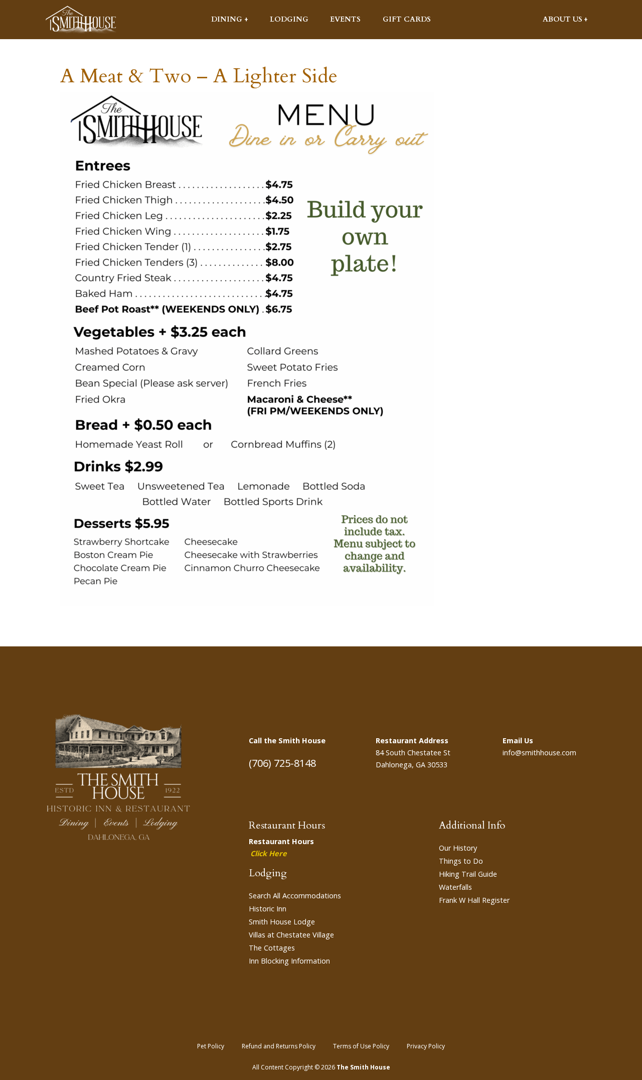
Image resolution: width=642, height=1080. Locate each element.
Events (345, 19)
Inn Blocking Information (289, 961)
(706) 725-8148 (282, 763)
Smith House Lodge (282, 921)
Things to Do (461, 861)
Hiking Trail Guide (468, 874)
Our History (458, 848)
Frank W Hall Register (474, 900)
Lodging (289, 19)
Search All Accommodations (295, 895)
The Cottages (272, 948)
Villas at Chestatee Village (291, 934)
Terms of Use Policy (361, 1046)
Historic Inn (267, 908)
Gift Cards (407, 19)
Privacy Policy (426, 1046)
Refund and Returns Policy (278, 1046)
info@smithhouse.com (539, 752)
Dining (226, 19)
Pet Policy (210, 1046)
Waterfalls (455, 887)
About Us (562, 19)
